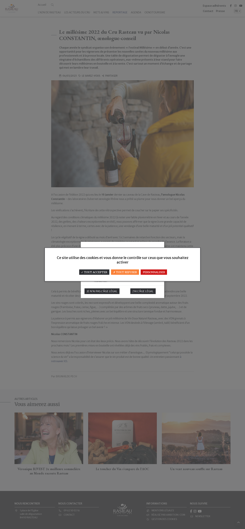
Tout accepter (95, 272)
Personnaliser (154, 272)
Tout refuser (126, 272)
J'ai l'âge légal (143, 291)
